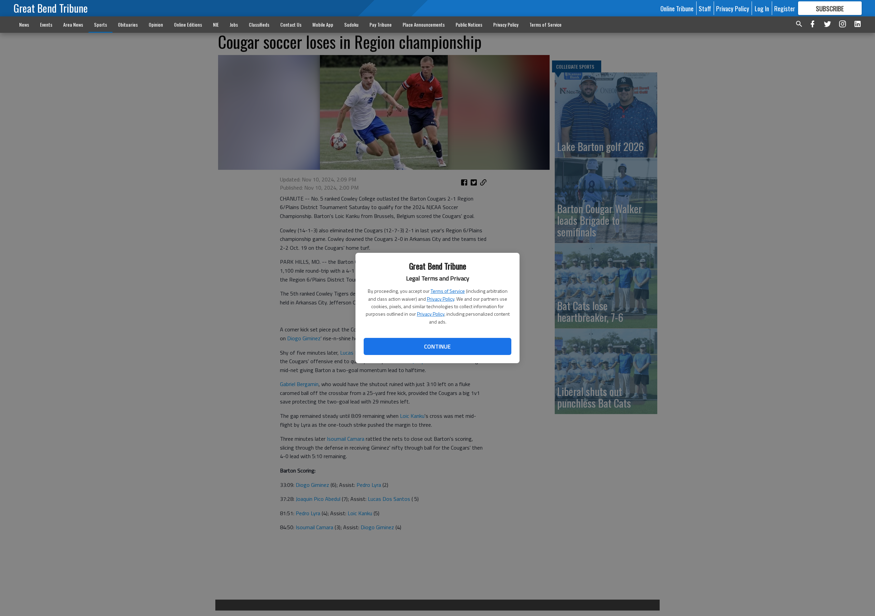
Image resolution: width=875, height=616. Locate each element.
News (24, 24)
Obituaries (128, 24)
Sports (100, 24)
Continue (437, 346)
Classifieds (259, 24)
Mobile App (322, 24)
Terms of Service (448, 291)
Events (46, 24)
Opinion (156, 24)
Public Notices (469, 24)
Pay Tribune (380, 24)
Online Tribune (677, 8)
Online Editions (188, 24)
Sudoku (351, 24)
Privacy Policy (440, 298)
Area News (73, 24)
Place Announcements (424, 24)
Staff (705, 8)
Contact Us (290, 24)
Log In (762, 8)
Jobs (234, 24)
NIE (216, 24)
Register (784, 8)
